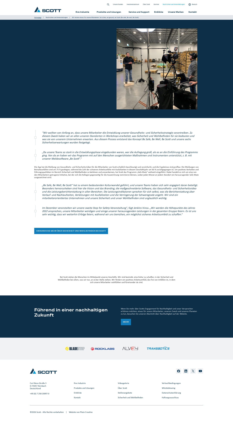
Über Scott (146, 4)
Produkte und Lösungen (109, 11)
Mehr (126, 322)
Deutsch (194, 4)
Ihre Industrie (82, 11)
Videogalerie (123, 383)
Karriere (156, 4)
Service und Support (139, 11)
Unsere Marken (176, 11)
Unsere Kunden (118, 4)
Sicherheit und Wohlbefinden (130, 397)
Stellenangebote (125, 392)
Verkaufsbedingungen (171, 383)
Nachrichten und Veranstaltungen (174, 4)
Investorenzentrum (133, 4)
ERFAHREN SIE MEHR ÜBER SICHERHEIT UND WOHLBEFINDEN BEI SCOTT (71, 231)
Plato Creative (86, 412)
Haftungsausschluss (170, 397)
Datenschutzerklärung (171, 392)
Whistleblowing (168, 388)
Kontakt (193, 11)
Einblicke (158, 11)
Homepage (37, 17)
